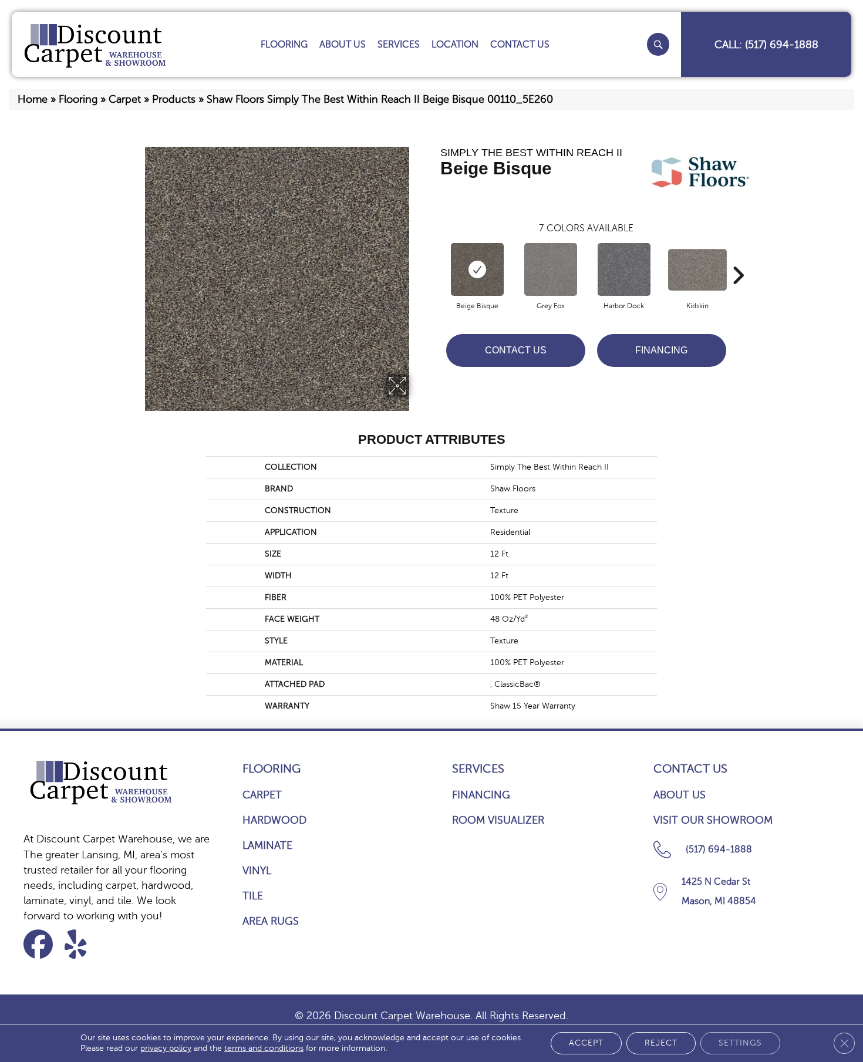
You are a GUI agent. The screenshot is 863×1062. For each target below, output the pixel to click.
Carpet (125, 99)
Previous (434, 258)
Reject (661, 1043)
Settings (740, 1043)
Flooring (78, 99)
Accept (586, 1043)
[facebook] (41, 944)
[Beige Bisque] (477, 269)
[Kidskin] (697, 270)
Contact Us (516, 350)
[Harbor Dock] (624, 269)
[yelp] (83, 944)
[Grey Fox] (550, 269)
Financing (661, 350)
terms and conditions (264, 1048)
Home (33, 99)
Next (738, 258)
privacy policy (165, 1048)
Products (173, 99)
